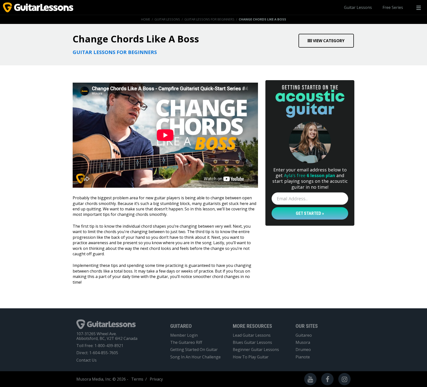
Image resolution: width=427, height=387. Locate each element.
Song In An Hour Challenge (195, 357)
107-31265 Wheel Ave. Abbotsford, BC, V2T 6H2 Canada (106, 336)
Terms (137, 379)
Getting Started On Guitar (194, 349)
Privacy (156, 379)
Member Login (184, 335)
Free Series (393, 7)
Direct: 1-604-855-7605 (97, 352)
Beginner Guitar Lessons (256, 349)
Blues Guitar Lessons (252, 342)
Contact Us (86, 360)
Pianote (303, 357)
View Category (328, 40)
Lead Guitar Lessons (252, 335)
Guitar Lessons (358, 7)
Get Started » (310, 213)
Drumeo (303, 349)
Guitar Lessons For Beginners (209, 19)
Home (145, 19)
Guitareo (304, 335)
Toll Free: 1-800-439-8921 (99, 345)
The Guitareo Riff (186, 342)
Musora (303, 342)
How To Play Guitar (251, 357)
